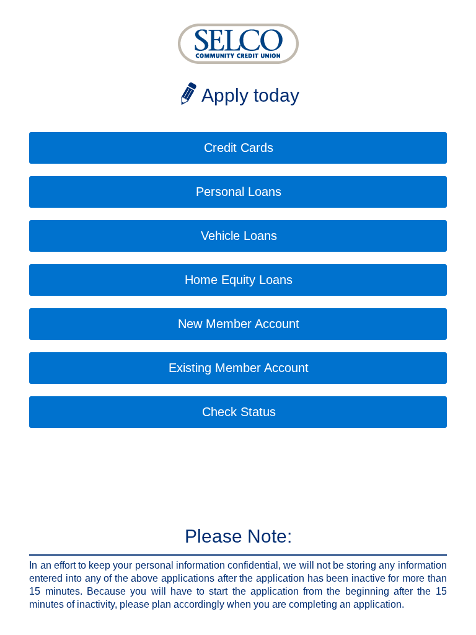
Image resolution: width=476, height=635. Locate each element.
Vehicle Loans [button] (239, 235)
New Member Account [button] (238, 324)
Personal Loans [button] (238, 191)
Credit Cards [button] (238, 147)
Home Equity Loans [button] (239, 279)
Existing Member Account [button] (239, 368)
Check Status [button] (239, 412)
